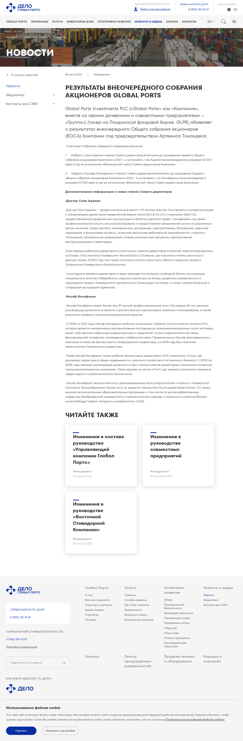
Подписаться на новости (26, 662)
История (90, 619)
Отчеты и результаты (177, 638)
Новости (13, 86)
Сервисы (130, 595)
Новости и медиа (148, 22)
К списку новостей (24, 75)
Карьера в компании (213, 659)
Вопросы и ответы (136, 614)
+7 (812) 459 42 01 (16, 639)
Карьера (172, 22)
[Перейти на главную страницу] (23, 7)
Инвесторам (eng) (80, 22)
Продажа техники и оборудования (179, 659)
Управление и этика (176, 623)
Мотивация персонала (178, 613)
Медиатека (15, 94)
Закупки (92, 656)
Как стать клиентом (137, 605)
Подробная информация (21, 647)
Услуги (57, 22)
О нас (89, 595)
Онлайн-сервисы (135, 600)
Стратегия (91, 614)
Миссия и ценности (97, 600)
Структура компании (98, 605)
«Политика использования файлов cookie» (194, 719)
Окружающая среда (177, 618)
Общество (170, 628)
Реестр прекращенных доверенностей (138, 661)
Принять (21, 730)
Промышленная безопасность (174, 606)
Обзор (168, 599)
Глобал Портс (16, 22)
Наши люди (171, 633)
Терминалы (39, 22)
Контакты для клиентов (139, 619)
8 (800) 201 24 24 (199, 9)
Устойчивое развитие (114, 22)
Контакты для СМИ (21, 103)
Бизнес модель (94, 610)
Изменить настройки (60, 730)
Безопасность (133, 610)
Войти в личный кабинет (155, 9)
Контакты (189, 22)
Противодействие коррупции (175, 644)
